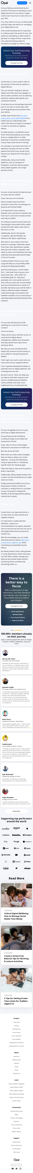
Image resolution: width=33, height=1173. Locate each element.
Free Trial (16, 1022)
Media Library (16, 1131)
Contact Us (16, 1073)
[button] (30, 3)
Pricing (16, 1025)
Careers (16, 1063)
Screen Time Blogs (16, 1118)
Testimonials (16, 1060)
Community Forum (16, 1111)
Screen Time (16, 1101)
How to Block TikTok (16, 1087)
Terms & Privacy (16, 1145)
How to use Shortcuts (17, 1097)
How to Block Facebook (16, 1094)
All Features (16, 1029)
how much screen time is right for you (15, 541)
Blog (16, 1114)
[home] (4, 3)
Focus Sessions (16, 1036)
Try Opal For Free (16, 63)
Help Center (16, 1142)
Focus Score (16, 1032)
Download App (22, 3)
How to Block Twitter (16, 1090)
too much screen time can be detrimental (14, 117)
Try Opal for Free (16, 606)
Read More (16, 811)
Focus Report (16, 1039)
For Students (16, 1149)
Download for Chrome (16, 1046)
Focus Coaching (16, 1125)
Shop (16, 1066)
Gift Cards (16, 1152)
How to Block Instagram (16, 1084)
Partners (16, 1121)
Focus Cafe (16, 1128)
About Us (16, 1056)
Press (16, 1070)
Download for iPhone (16, 1042)
